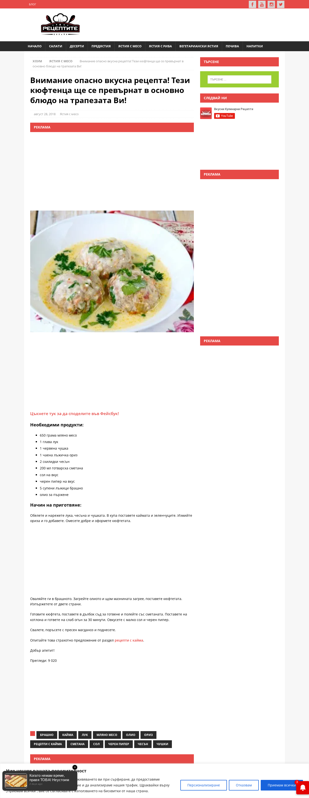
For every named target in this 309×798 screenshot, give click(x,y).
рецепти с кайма (129, 640)
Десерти (77, 46)
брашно (47, 735)
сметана (77, 744)
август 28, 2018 (45, 114)
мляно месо (107, 735)
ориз (148, 735)
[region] (154, 780)
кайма (67, 735)
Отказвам (244, 785)
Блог (32, 4)
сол (96, 744)
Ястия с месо (129, 46)
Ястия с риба (160, 46)
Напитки (254, 46)
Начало (35, 46)
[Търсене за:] (239, 79)
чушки (162, 744)
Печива (232, 46)
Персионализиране (203, 785)
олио (130, 735)
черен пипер (118, 744)
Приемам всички (282, 785)
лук (85, 735)
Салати (55, 46)
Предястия (101, 46)
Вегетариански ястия (198, 46)
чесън (143, 744)
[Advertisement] (192, 24)
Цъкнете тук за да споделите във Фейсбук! (74, 413)
